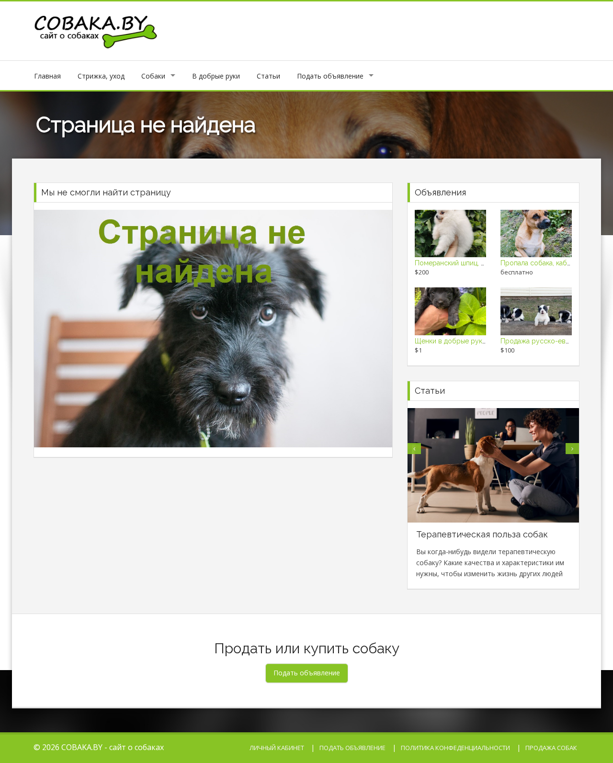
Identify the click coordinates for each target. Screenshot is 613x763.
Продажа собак (551, 747)
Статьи (268, 75)
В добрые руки (216, 75)
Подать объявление (330, 75)
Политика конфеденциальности (455, 747)
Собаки (153, 75)
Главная (47, 75)
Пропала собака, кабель (539, 263)
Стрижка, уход (101, 75)
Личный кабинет (277, 747)
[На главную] (96, 29)
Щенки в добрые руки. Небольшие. (471, 341)
